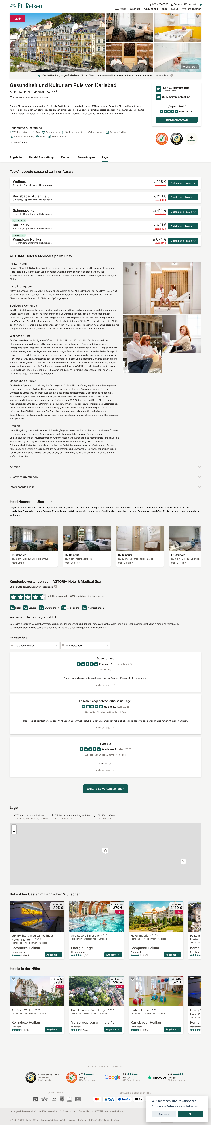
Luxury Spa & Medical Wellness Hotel (33, 937)
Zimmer (66, 157)
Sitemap (115, 1120)
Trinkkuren (69, 415)
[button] (183, 862)
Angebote (16, 157)
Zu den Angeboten (177, 119)
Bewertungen (86, 157)
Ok (190, 1114)
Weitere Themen (191, 8)
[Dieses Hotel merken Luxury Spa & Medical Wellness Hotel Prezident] (13, 904)
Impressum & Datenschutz (53, 1120)
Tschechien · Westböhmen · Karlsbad (31, 97)
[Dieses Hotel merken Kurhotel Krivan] (132, 978)
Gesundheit (151, 8)
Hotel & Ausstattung (41, 157)
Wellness (135, 8)
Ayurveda (120, 8)
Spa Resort (85, 935)
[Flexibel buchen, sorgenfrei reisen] (171, 75)
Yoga (165, 8)
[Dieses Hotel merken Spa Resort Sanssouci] (72, 904)
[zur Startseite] (26, 6)
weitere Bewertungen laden (105, 788)
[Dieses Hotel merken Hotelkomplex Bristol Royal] (72, 978)
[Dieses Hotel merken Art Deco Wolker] (13, 978)
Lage (105, 157)
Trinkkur (44, 294)
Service (71, 1120)
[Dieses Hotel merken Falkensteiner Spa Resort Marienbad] (192, 904)
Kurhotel (141, 1010)
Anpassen (164, 1114)
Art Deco (23, 1010)
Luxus (175, 8)
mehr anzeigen (17, 142)
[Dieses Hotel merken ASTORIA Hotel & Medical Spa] (197, 16)
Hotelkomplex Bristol (89, 1010)
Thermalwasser (79, 396)
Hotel (140, 935)
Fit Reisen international (98, 1120)
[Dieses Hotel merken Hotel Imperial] (132, 904)
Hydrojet (93, 403)
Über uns (81, 1120)
